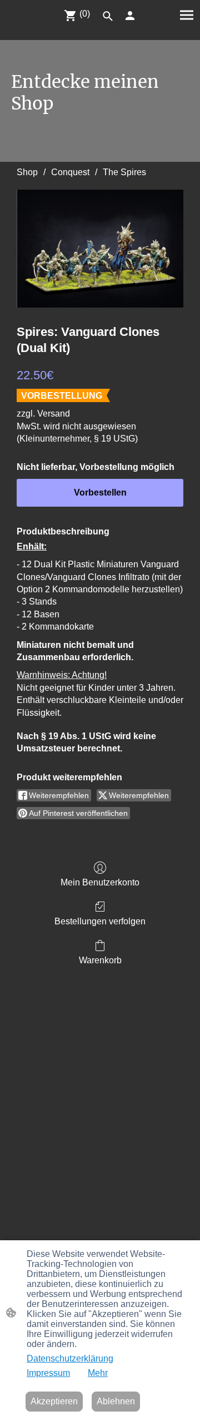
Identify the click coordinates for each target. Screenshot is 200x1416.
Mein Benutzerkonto (100, 882)
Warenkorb (100, 960)
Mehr (98, 1373)
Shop (27, 172)
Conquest (70, 172)
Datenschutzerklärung (70, 1358)
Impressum (48, 1373)
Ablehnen (116, 1401)
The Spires (124, 172)
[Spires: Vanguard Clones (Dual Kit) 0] (100, 249)
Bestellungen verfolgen (100, 921)
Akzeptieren (54, 1401)
